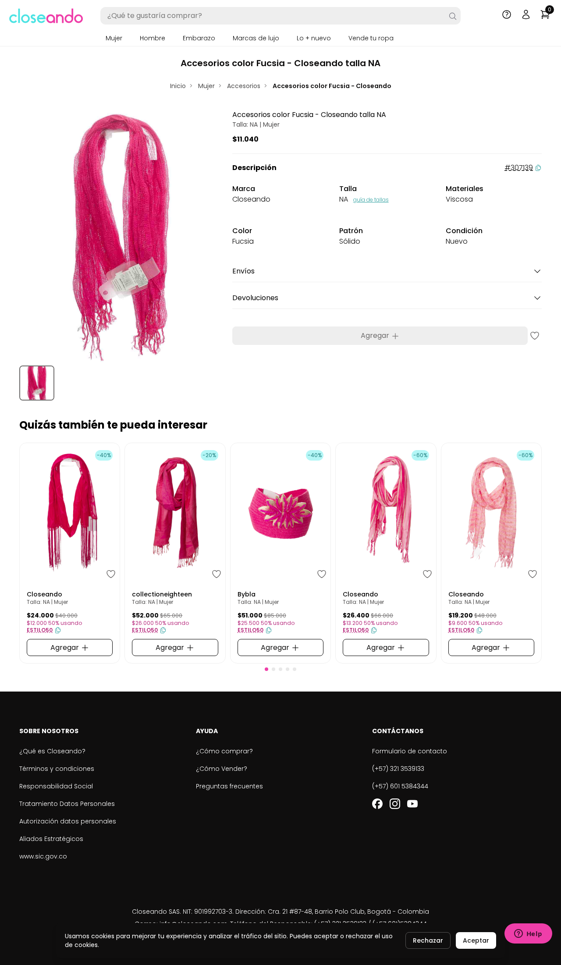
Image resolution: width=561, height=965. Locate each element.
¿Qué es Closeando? (52, 751)
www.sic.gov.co (43, 856)
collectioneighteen (162, 594)
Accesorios (243, 86)
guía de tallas (371, 199)
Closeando (44, 594)
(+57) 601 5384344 (400, 786)
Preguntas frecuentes (229, 786)
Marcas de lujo (256, 38)
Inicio (178, 86)
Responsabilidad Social (56, 786)
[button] (266, 669)
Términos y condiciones (56, 768)
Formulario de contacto (409, 751)
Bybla (247, 594)
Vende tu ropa (371, 38)
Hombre (152, 38)
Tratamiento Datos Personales (67, 803)
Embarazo (199, 38)
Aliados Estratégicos (51, 838)
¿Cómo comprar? (224, 751)
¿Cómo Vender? (221, 768)
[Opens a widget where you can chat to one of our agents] (528, 934)
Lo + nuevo (314, 38)
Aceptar (476, 940)
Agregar (376, 335)
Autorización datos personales (67, 821)
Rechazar (428, 940)
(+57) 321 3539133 (398, 768)
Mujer (114, 38)
